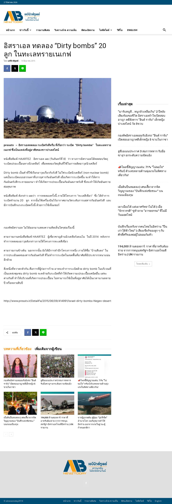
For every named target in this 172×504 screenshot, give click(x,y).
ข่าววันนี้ (24, 30)
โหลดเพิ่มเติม (142, 263)
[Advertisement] (107, 17)
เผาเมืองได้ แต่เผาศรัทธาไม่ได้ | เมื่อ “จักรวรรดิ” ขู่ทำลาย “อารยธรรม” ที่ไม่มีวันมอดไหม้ (142, 210)
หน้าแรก (10, 30)
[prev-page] (6, 434)
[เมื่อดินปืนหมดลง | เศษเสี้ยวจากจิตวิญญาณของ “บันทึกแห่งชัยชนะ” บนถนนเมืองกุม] (20, 403)
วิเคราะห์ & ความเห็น (65, 30)
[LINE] (22, 68)
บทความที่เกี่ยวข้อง (17, 349)
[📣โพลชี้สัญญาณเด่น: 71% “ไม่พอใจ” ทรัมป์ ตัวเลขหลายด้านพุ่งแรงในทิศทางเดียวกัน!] (94, 365)
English (132, 30)
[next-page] (11, 434)
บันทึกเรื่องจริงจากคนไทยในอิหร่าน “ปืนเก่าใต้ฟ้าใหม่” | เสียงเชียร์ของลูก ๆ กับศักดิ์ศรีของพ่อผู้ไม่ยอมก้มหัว (142, 230)
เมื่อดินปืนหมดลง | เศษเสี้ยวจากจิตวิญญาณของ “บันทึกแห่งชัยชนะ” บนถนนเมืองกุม (20, 421)
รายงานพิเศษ (43, 30)
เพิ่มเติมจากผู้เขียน (48, 349)
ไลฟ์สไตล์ (104, 30)
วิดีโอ (119, 30)
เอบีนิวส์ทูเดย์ (13, 60)
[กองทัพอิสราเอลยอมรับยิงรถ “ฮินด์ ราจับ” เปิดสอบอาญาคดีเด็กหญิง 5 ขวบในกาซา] (20, 365)
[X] (14, 68)
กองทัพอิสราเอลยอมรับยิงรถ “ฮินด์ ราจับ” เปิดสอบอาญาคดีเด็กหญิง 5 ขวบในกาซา (20, 383)
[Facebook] (7, 68)
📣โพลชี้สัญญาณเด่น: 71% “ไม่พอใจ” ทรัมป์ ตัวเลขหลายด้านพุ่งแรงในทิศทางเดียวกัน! (93, 383)
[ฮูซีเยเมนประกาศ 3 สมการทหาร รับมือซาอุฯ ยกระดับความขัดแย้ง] (57, 365)
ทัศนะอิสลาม (88, 30)
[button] (164, 30)
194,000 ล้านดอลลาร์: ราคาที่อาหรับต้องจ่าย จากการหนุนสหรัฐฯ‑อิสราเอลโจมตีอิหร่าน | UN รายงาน (143, 250)
